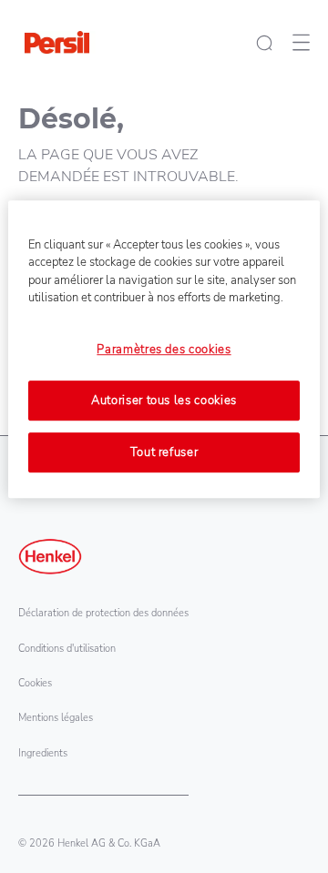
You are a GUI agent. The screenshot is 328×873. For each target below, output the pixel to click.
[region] (164, 349)
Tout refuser (164, 452)
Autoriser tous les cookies (164, 400)
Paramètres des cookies (164, 349)
